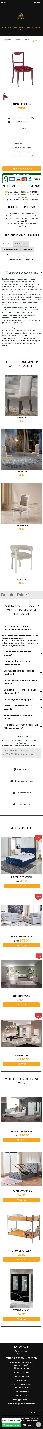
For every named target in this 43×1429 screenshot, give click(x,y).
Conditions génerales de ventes (21, 1362)
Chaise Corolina (22, 104)
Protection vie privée (21, 1365)
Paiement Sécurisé (21, 1387)
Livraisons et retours (21, 1368)
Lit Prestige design (21, 877)
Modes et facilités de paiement (21, 1384)
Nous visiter (21, 1354)
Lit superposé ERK (21, 1251)
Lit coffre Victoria (21, 1191)
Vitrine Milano (21, 1310)
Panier (39, 2)
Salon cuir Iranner (21, 936)
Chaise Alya (21, 580)
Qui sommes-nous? (21, 1351)
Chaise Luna (21, 418)
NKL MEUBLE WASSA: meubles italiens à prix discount (23, 1418)
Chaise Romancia (21, 526)
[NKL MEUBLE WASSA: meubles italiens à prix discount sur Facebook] (35, 1413)
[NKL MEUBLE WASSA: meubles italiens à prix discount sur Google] (39, 1413)
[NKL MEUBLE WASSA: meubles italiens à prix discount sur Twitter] (32, 1413)
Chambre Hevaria (21, 996)
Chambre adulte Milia (21, 1131)
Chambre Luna (21, 1055)
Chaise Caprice (21, 472)
